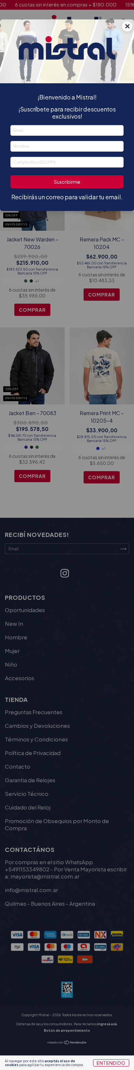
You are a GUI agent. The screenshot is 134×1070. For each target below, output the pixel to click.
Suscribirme (67, 182)
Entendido (111, 1063)
